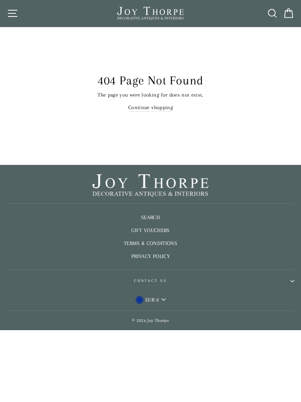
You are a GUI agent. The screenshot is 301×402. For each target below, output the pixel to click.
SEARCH (150, 217)
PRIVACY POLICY (150, 256)
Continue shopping (150, 107)
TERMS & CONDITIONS (150, 243)
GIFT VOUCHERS (150, 230)
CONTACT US (150, 280)
